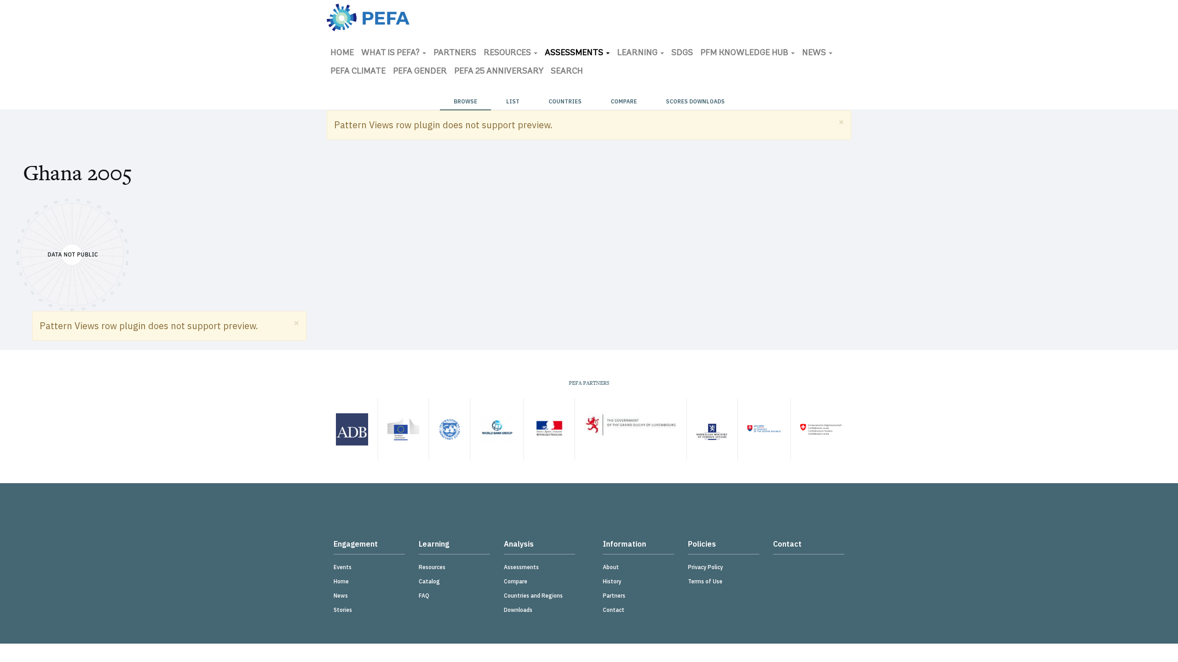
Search (567, 72)
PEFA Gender (420, 72)
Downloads (518, 609)
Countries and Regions (533, 595)
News (815, 53)
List (513, 101)
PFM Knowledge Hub (745, 53)
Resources (508, 53)
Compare (624, 101)
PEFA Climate (358, 72)
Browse (465, 101)
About (611, 567)
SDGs (682, 53)
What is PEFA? (391, 53)
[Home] (368, 17)
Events (343, 567)
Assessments (575, 53)
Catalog (429, 581)
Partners (454, 53)
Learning (638, 53)
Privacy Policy (705, 567)
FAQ (424, 595)
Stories (343, 609)
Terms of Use (705, 581)
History (612, 581)
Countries (565, 101)
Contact (613, 609)
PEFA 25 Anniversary (498, 72)
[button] (841, 121)
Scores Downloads (695, 101)
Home (342, 53)
